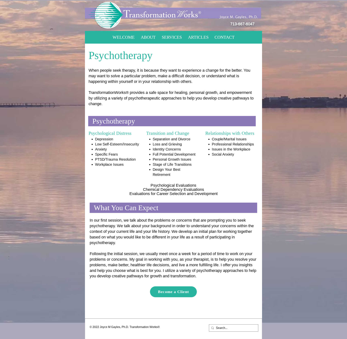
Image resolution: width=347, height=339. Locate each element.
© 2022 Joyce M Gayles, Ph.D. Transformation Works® (125, 327)
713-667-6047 (242, 24)
